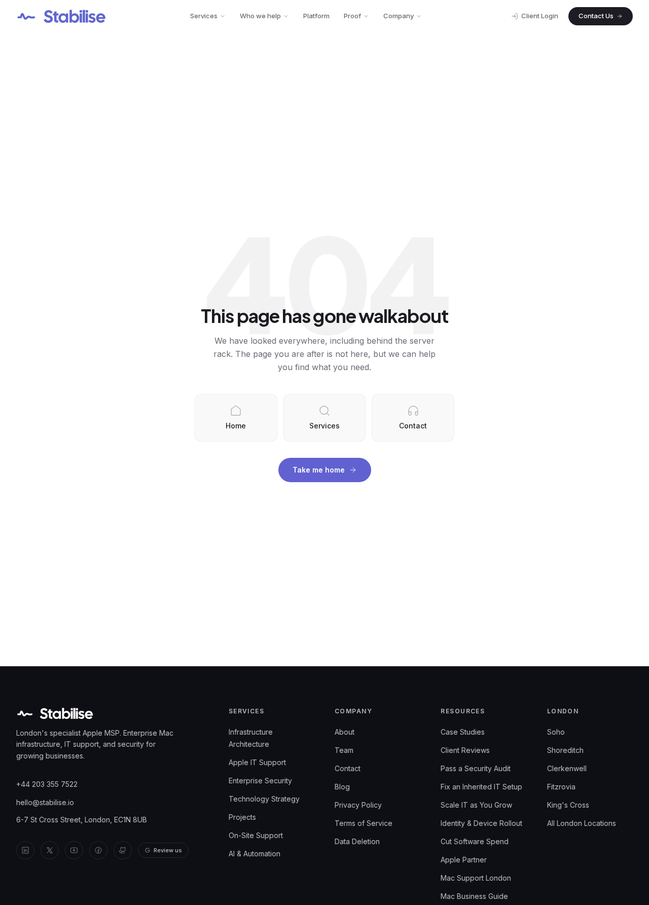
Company (398, 16)
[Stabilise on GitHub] (123, 850)
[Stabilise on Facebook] (98, 850)
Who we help (260, 16)
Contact (347, 768)
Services (204, 16)
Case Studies (463, 732)
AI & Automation (254, 853)
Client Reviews (465, 750)
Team (344, 750)
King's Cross (568, 805)
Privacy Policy (358, 805)
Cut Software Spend (475, 841)
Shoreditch (565, 750)
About (344, 732)
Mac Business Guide (474, 896)
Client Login (539, 16)
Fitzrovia (561, 786)
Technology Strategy (264, 798)
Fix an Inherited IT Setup (481, 786)
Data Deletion (357, 841)
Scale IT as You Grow (476, 805)
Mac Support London (476, 878)
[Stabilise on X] (50, 850)
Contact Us (596, 16)
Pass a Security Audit (476, 768)
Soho (556, 732)
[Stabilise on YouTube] (74, 850)
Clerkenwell (567, 768)
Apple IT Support (257, 762)
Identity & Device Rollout (481, 823)
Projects (242, 817)
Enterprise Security (260, 780)
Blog (342, 786)
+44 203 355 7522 (47, 784)
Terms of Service (363, 823)
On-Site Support (256, 835)
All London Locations (581, 823)
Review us (168, 850)
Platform (316, 16)
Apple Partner (464, 859)
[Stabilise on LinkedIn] (25, 850)
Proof (352, 16)
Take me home (319, 469)
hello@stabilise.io (45, 802)
